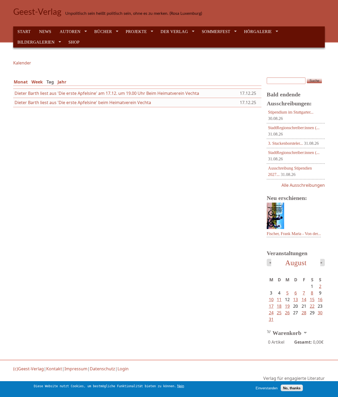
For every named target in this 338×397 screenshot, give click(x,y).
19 (287, 306)
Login (123, 369)
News (45, 31)
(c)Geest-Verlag (28, 369)
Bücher (101, 31)
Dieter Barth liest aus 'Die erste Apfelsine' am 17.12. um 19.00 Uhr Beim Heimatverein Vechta (107, 93)
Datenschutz (102, 369)
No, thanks (292, 388)
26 (287, 313)
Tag (51, 82)
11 (279, 299)
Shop (73, 42)
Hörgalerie (256, 31)
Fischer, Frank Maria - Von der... (294, 233)
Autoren (68, 31)
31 (271, 319)
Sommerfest (214, 31)
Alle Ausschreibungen (303, 185)
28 (304, 313)
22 (312, 306)
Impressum (75, 369)
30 (320, 313)
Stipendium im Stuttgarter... (290, 112)
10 (271, 299)
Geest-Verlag (37, 12)
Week (37, 82)
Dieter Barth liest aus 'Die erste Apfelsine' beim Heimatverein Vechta (83, 102)
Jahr (62, 82)
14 (304, 299)
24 (271, 313)
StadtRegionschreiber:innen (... (294, 127)
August (296, 263)
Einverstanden (267, 388)
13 (295, 299)
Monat (21, 82)
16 (320, 299)
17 (271, 306)
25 (279, 313)
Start (24, 31)
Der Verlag (172, 31)
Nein (180, 386)
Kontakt (54, 369)
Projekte (134, 31)
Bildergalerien (34, 42)
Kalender (22, 63)
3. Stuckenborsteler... (285, 143)
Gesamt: (303, 342)
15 (312, 299)
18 (279, 306)
